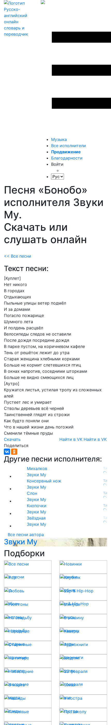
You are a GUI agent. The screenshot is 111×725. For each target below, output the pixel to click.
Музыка (59, 139)
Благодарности (67, 158)
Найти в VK (70, 439)
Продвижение (66, 151)
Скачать (12, 439)
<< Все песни (17, 256)
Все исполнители (68, 145)
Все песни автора (26, 534)
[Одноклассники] (14, 452)
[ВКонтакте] (7, 452)
